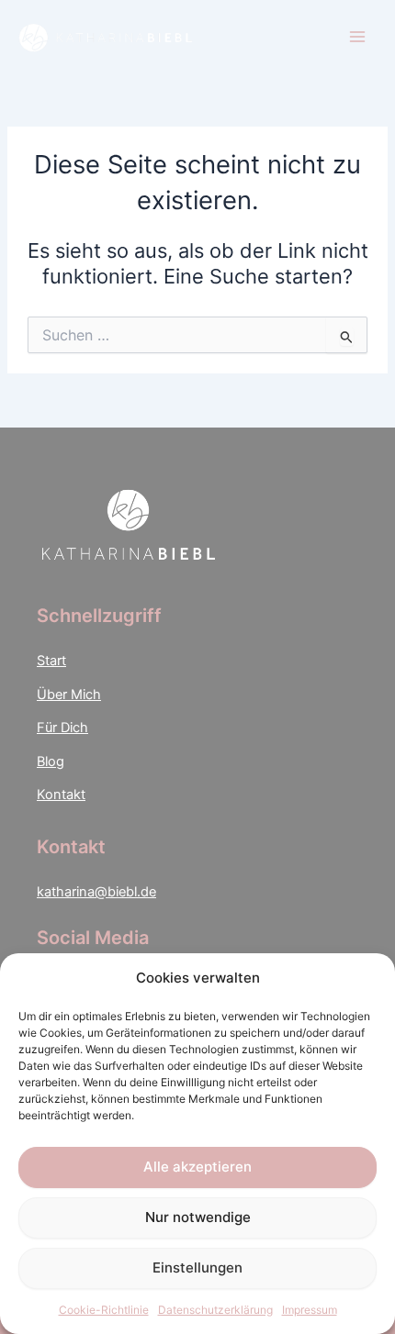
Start (51, 660)
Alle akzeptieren (197, 1166)
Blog (50, 761)
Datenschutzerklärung (215, 1310)
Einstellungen (197, 1267)
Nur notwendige (198, 1217)
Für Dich (62, 727)
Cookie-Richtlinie (104, 1310)
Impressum (309, 1310)
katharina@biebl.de (96, 892)
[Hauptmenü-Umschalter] (357, 36)
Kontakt (61, 794)
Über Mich (69, 694)
